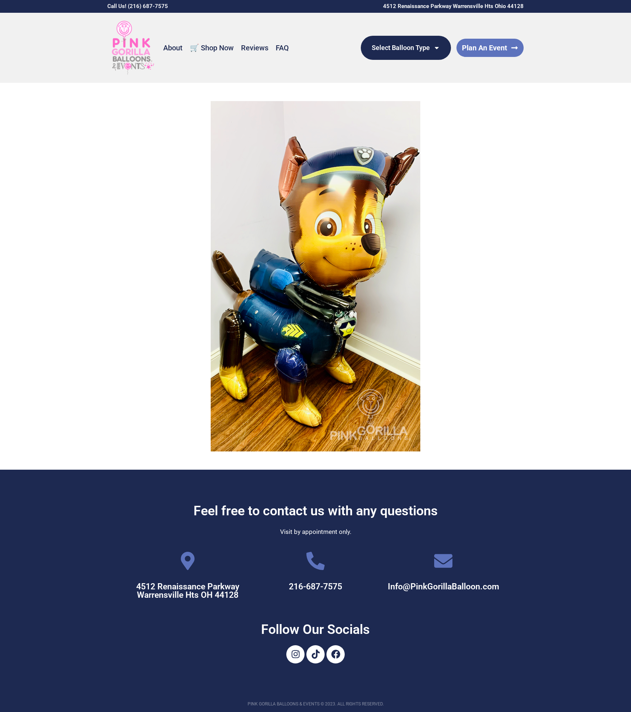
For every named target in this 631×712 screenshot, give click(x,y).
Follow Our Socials (315, 629)
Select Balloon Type (401, 47)
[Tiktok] (315, 654)
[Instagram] (295, 654)
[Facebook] (335, 654)
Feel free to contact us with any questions (316, 511)
